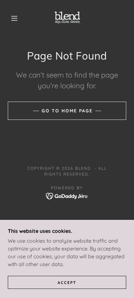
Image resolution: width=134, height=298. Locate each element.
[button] (14, 18)
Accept (67, 282)
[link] (68, 18)
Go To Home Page (67, 111)
